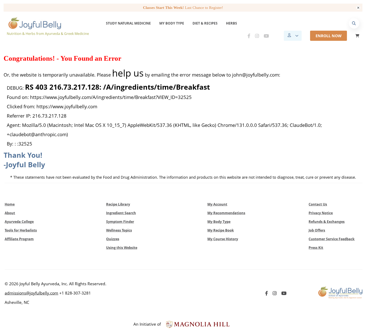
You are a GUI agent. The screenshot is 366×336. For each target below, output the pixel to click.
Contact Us (318, 204)
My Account (217, 204)
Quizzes (112, 239)
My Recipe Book (220, 230)
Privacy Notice (321, 213)
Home (10, 204)
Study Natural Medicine (128, 23)
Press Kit (316, 247)
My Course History (222, 239)
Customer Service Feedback (332, 239)
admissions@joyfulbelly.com (31, 293)
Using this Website (121, 247)
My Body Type (171, 23)
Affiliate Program (19, 239)
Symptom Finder (120, 221)
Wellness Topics (119, 230)
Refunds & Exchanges (327, 221)
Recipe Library (118, 204)
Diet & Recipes (205, 23)
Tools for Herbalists (21, 230)
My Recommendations (226, 213)
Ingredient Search (121, 213)
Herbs (231, 23)
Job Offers (317, 230)
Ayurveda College (19, 221)
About (10, 213)
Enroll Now (328, 35)
